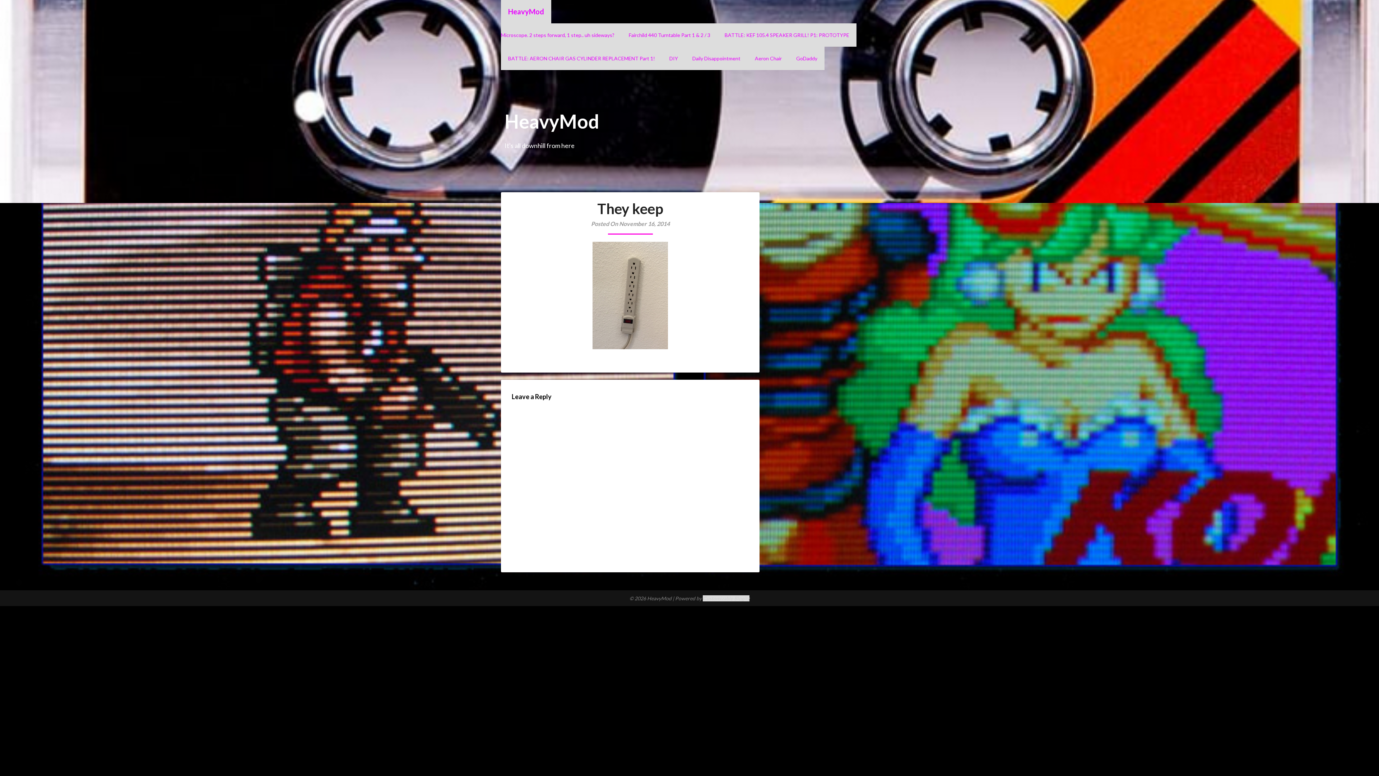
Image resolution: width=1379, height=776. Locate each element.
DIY (673, 58)
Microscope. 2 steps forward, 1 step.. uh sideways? (557, 35)
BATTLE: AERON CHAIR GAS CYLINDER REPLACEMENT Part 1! (581, 58)
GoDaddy (806, 58)
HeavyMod (526, 11)
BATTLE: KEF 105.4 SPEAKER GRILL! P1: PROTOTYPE (787, 35)
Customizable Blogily (726, 598)
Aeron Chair (768, 58)
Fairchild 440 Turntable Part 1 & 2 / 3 (669, 35)
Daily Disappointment (716, 58)
